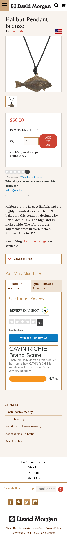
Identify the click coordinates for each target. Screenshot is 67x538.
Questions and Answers (43, 286)
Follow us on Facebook (10, 502)
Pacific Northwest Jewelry (23, 426)
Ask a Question (14, 190)
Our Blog (34, 472)
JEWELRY (11, 404)
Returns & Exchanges (31, 528)
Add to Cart (48, 141)
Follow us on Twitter (27, 502)
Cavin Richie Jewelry (19, 412)
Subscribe (60, 489)
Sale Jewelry (13, 441)
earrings (40, 241)
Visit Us (33, 467)
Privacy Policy (53, 528)
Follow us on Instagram (35, 502)
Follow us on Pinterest (19, 502)
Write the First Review (31, 177)
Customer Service (33, 462)
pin (25, 241)
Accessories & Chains (19, 434)
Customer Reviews (14, 286)
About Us (33, 478)
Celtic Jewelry (14, 419)
